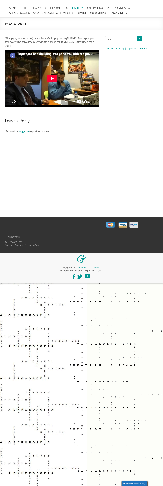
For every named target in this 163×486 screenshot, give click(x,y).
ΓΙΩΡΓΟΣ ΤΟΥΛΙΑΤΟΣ (90, 267)
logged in (24, 131)
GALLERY (77, 7)
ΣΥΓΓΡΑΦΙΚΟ (95, 7)
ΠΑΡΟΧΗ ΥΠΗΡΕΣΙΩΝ (46, 7)
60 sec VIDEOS (98, 12)
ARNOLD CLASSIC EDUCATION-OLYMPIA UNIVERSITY (41, 12)
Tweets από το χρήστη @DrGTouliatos (126, 48)
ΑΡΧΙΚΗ (13, 7)
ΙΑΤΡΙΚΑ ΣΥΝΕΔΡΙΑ (118, 7)
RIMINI (81, 12)
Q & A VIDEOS (119, 12)
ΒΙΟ (66, 7)
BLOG (25, 7)
